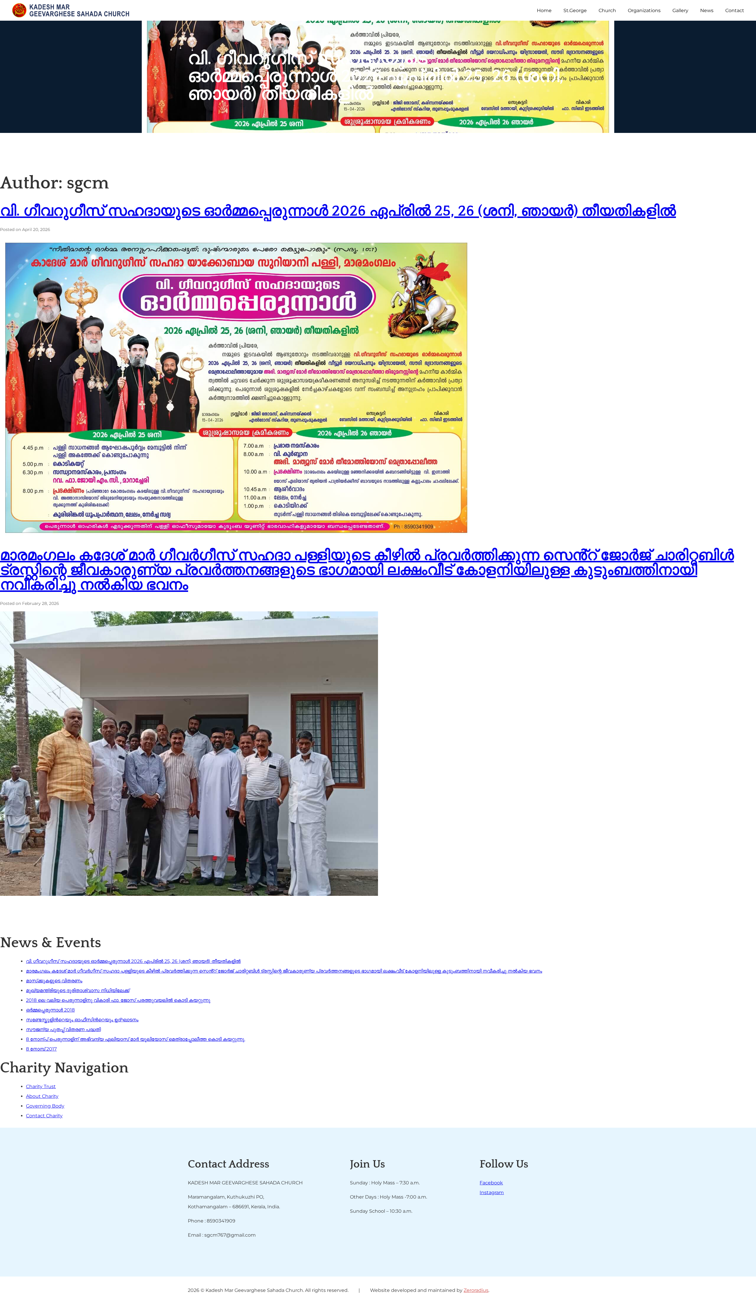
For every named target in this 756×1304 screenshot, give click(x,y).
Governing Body (45, 1106)
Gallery (680, 10)
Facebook (491, 1183)
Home (544, 10)
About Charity (42, 1096)
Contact (734, 10)
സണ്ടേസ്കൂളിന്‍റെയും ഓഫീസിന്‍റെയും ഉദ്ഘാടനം (82, 1020)
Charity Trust (41, 1086)
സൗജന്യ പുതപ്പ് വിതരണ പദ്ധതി (63, 1029)
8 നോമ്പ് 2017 (41, 1049)
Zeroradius (476, 1290)
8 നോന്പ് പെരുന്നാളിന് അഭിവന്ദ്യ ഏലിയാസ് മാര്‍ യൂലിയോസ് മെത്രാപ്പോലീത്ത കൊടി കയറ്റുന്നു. (135, 1039)
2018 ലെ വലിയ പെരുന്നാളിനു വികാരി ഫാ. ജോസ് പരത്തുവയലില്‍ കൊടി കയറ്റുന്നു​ (118, 1000)
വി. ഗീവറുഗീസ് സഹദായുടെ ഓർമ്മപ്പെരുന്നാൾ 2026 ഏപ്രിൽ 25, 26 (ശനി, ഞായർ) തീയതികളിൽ (338, 211)
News (706, 10)
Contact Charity (44, 1116)
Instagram (492, 1192)
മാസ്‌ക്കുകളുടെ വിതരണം (54, 981)
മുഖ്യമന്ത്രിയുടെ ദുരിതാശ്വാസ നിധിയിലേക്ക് (77, 990)
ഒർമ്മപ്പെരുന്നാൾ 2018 (50, 1010)
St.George (575, 10)
